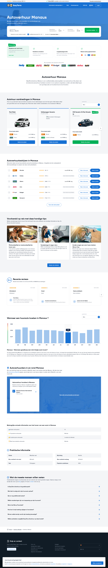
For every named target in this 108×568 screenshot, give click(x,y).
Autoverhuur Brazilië (14, 372)
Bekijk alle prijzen (22, 142)
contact (32, 481)
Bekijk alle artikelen (54, 265)
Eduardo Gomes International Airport (24, 391)
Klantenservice (74, 5)
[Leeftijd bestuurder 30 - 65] (28, 34)
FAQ (68, 5)
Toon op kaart (19, 393)
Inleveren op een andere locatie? (18, 34)
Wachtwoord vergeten (60, 546)
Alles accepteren (97, 563)
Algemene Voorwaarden (36, 551)
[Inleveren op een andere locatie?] (9, 34)
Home (10, 529)
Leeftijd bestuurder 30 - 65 (36, 34)
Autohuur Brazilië (17, 529)
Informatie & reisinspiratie (55, 5)
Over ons (33, 544)
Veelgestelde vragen (35, 546)
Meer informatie (84, 170)
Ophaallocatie (12, 29)
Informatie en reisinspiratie (37, 548)
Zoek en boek (95, 170)
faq (20, 481)
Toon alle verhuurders (54, 205)
